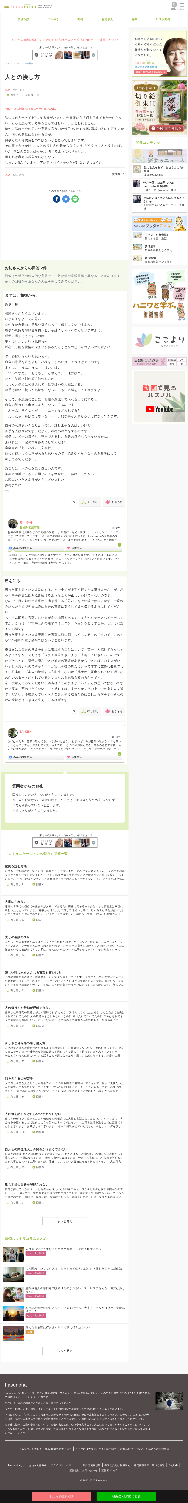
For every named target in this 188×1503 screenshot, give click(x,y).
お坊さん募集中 (38, 1465)
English (173, 1465)
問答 (80, 19)
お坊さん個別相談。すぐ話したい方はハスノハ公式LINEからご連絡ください (64, 39)
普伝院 (116, 736)
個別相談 (24, 19)
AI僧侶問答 (163, 19)
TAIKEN (25, 731)
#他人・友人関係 (14, 108)
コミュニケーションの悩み (19, 63)
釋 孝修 (26, 522)
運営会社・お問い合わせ (83, 1470)
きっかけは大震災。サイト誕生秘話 (95, 1448)
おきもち (117, 502)
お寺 (134, 19)
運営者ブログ (109, 1470)
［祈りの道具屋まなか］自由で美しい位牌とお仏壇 (65, 47)
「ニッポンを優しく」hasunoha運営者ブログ (45, 1448)
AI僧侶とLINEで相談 (126, 1496)
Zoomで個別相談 (62, 1496)
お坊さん (107, 19)
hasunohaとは (16, 1465)
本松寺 (116, 527)
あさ (8, 89)
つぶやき (53, 19)
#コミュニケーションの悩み (40, 108)
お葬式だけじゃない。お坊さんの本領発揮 (144, 1448)
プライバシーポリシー (63, 1465)
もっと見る (65, 1221)
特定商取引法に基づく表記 (149, 1465)
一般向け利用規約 (90, 1465)
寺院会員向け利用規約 (117, 1465)
